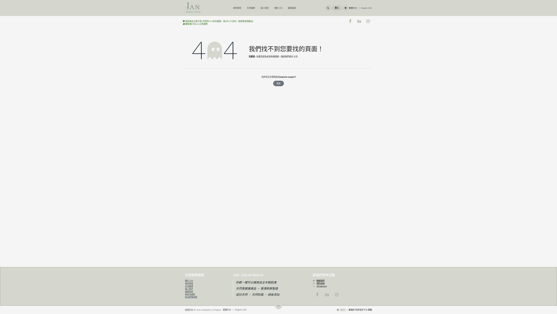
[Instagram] (337, 294)
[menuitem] (237, 8)
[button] (328, 8)
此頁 (296, 56)
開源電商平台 (361, 309)
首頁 (278, 83)
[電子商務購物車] (345, 8)
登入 (337, 8)
